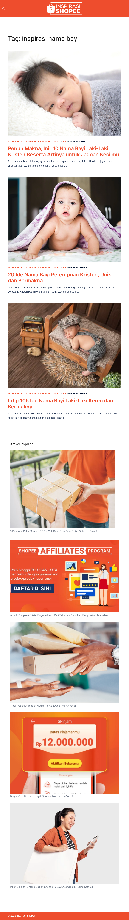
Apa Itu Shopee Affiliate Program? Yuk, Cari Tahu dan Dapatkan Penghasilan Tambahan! (59, 615)
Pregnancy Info (49, 141)
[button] (3, 8)
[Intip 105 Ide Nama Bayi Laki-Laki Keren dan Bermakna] (64, 345)
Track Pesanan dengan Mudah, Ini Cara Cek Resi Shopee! (43, 705)
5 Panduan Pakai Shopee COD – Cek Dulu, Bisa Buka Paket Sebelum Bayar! (53, 531)
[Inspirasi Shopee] (64, 8)
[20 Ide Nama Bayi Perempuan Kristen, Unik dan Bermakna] (64, 219)
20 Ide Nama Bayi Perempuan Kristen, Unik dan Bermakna (59, 277)
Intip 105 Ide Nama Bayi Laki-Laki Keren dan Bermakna (60, 403)
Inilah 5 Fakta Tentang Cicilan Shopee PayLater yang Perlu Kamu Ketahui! (51, 887)
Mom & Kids (32, 141)
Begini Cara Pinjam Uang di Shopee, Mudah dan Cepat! (41, 796)
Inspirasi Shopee (77, 141)
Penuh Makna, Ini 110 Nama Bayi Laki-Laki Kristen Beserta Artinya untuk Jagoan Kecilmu (63, 151)
